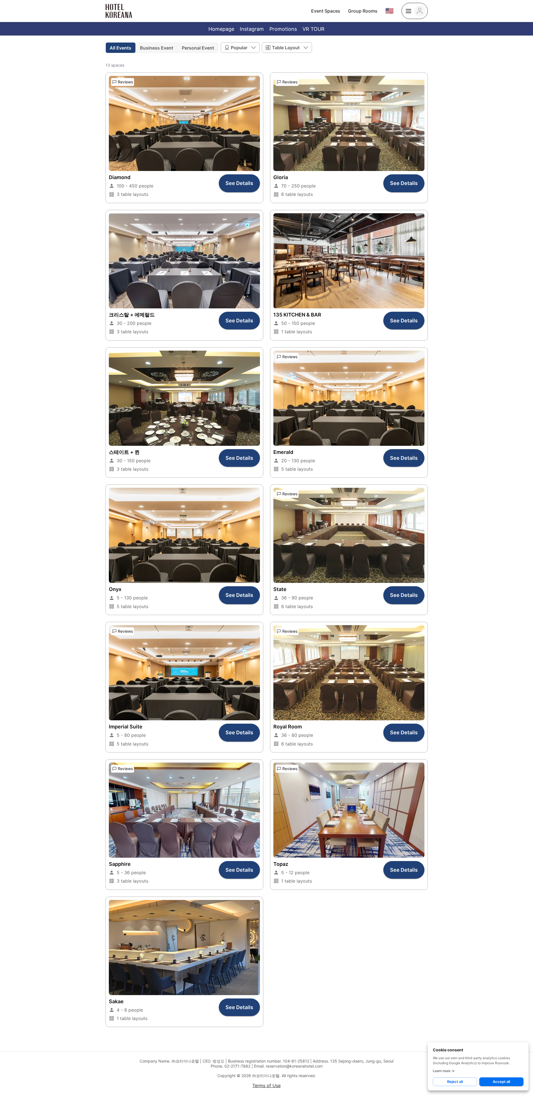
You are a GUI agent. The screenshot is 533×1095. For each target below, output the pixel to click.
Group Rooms (362, 11)
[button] (240, 47)
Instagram (252, 29)
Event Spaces (325, 11)
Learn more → (443, 1071)
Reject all (455, 1081)
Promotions (283, 29)
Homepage (221, 29)
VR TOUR (313, 29)
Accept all (501, 1081)
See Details (239, 183)
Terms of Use (266, 1085)
